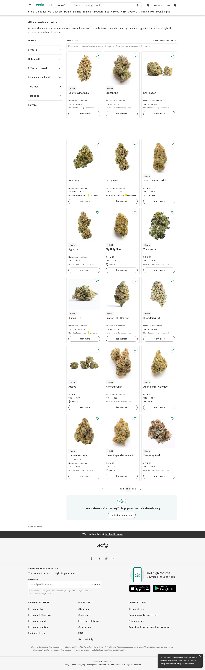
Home (30, 527)
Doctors (132, 11)
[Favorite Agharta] (97, 212)
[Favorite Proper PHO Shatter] (135, 281)
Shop (31, 11)
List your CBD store (39, 615)
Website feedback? (102, 534)
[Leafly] (39, 5)
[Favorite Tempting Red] (172, 418)
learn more (84, 113)
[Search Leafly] (139, 5)
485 (133, 488)
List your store (36, 609)
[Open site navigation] (30, 5)
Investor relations (88, 621)
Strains (77, 11)
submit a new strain (122, 515)
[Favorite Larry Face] (135, 143)
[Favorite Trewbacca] (172, 212)
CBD (123, 11)
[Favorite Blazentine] (135, 56)
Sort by (156, 40)
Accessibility (85, 639)
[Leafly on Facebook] (91, 558)
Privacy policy (136, 621)
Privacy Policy (175, 664)
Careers (83, 615)
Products (98, 11)
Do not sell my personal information (149, 627)
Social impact (163, 11)
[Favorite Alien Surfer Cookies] (172, 350)
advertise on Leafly (57, 5)
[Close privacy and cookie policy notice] (200, 656)
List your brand (37, 621)
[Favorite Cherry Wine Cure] (97, 56)
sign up (96, 584)
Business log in (36, 633)
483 (121, 488)
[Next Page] (141, 489)
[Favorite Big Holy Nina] (135, 212)
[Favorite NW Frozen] (172, 56)
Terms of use (136, 609)
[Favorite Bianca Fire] (97, 281)
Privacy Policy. (45, 594)
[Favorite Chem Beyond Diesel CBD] (135, 418)
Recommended (166, 40)
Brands (87, 11)
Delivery (57, 11)
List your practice (38, 627)
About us (83, 609)
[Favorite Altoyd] (97, 350)
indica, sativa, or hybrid (158, 28)
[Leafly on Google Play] (164, 588)
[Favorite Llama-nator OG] (97, 418)
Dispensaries (43, 11)
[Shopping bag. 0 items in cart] (175, 5)
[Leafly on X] (98, 558)
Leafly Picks (112, 11)
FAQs (81, 633)
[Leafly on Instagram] (106, 558)
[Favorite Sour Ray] (97, 143)
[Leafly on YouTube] (113, 558)
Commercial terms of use (143, 615)
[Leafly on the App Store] (140, 588)
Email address (34, 579)
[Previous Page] (102, 489)
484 (127, 488)
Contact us (84, 627)
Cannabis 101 (146, 11)
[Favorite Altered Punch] (135, 350)
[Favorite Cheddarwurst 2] (172, 281)
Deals (67, 11)
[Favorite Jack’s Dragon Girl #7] (172, 143)
